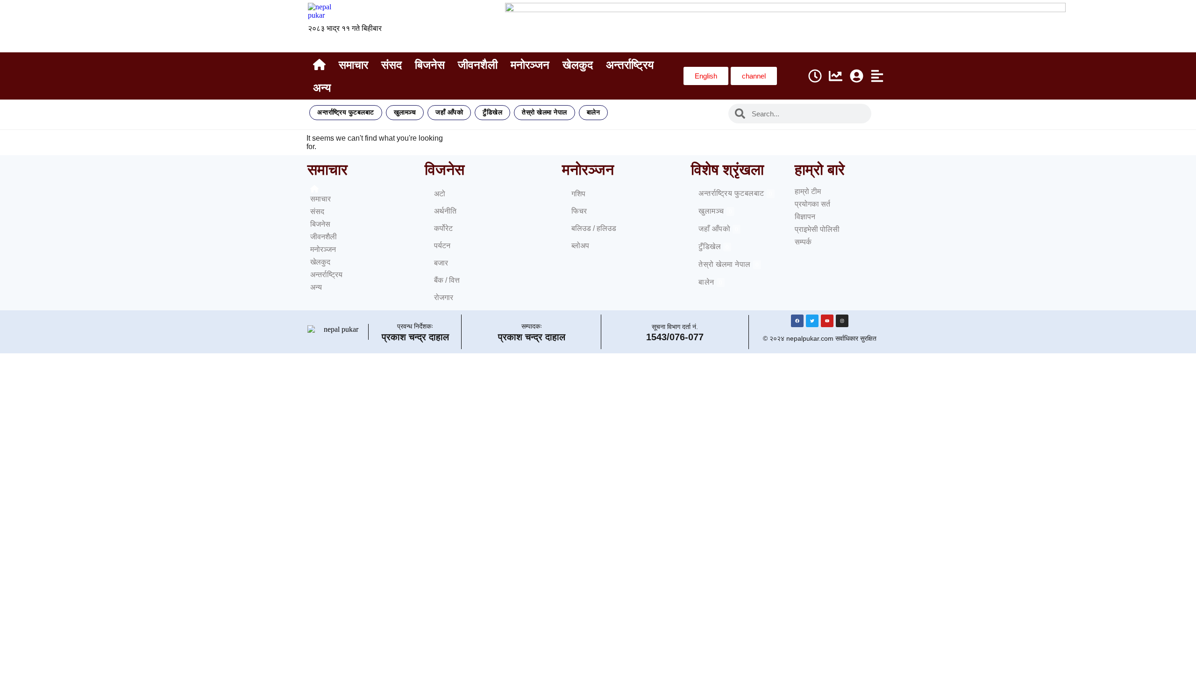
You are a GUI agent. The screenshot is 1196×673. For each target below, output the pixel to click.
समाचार (353, 64)
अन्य (322, 87)
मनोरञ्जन (530, 64)
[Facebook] (797, 321)
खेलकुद (577, 64)
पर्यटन (442, 246)
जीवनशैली (478, 64)
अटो (439, 194)
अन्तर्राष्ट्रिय (630, 64)
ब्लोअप (580, 246)
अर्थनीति (445, 211)
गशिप (578, 194)
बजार (441, 263)
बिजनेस (430, 64)
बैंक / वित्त (447, 280)
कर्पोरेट (443, 228)
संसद (391, 64)
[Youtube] (827, 321)
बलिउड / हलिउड (593, 228)
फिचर (579, 211)
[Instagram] (842, 321)
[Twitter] (812, 321)
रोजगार (443, 297)
